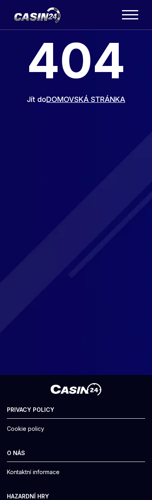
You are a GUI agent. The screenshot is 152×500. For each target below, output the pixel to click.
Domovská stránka (85, 99)
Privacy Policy (30, 410)
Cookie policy (25, 429)
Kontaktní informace (33, 472)
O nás (16, 453)
